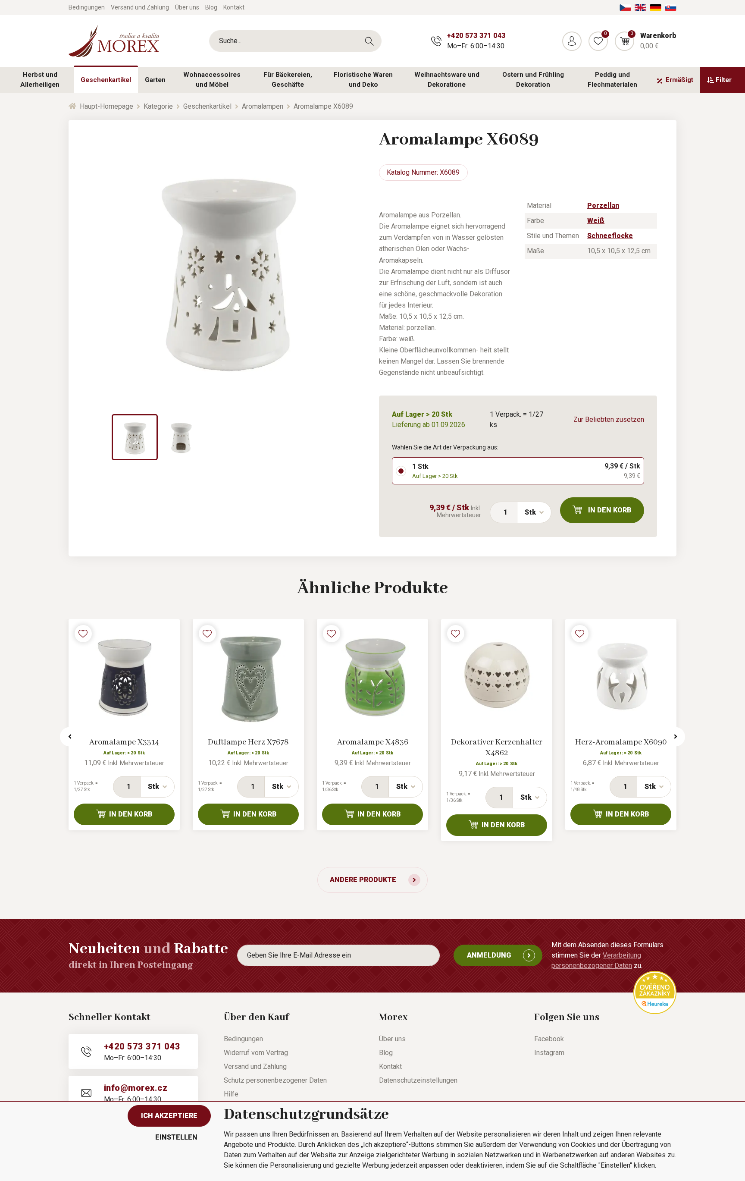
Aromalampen (262, 106)
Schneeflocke (610, 236)
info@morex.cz (135, 1088)
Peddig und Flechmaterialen (612, 79)
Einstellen (176, 1137)
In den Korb (610, 510)
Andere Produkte (363, 880)
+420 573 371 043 (476, 35)
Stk (530, 512)
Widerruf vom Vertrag (256, 1053)
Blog (211, 7)
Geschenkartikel (106, 80)
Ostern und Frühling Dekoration (533, 79)
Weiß (595, 221)
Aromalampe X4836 (372, 742)
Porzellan (603, 205)
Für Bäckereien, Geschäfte (287, 79)
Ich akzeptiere (169, 1116)
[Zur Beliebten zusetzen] (83, 633)
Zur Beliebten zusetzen (608, 419)
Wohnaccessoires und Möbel (212, 79)
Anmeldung (489, 955)
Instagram (549, 1053)
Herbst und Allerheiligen (39, 79)
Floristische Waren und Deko (363, 79)
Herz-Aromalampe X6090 (621, 742)
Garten (155, 80)
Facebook (549, 1039)
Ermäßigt (679, 80)
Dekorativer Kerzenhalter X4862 (496, 747)
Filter (724, 80)
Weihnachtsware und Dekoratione (446, 79)
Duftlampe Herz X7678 (248, 742)
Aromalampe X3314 (124, 742)
